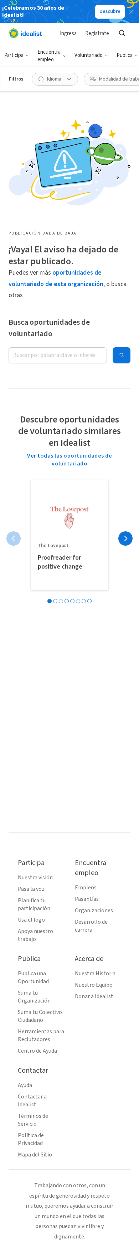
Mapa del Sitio (35, 1155)
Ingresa (68, 33)
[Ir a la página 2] (55, 601)
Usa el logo (31, 920)
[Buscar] (121, 33)
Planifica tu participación (34, 904)
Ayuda (25, 1085)
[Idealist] (25, 33)
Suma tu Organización (34, 997)
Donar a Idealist (94, 996)
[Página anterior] (13, 538)
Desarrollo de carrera (91, 926)
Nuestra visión (35, 877)
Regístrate (97, 33)
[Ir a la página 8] (89, 601)
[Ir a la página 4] (67, 601)
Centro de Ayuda (37, 1051)
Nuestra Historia (95, 973)
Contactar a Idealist (32, 1100)
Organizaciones (94, 910)
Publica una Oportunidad (33, 977)
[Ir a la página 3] (61, 601)
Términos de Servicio (33, 1120)
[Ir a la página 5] (72, 601)
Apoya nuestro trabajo (35, 935)
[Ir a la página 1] (49, 601)
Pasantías (87, 899)
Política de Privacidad (31, 1139)
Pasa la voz (31, 889)
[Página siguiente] (125, 538)
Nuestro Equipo (94, 985)
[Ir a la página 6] (78, 601)
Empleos (86, 888)
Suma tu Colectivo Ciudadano (40, 1016)
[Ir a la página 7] (84, 601)
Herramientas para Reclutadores (41, 1035)
